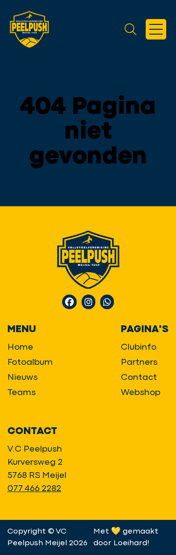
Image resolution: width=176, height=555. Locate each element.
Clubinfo (138, 347)
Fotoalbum (30, 362)
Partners (139, 362)
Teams (21, 392)
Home (20, 347)
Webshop (140, 392)
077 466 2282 (34, 489)
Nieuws (22, 377)
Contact (139, 377)
